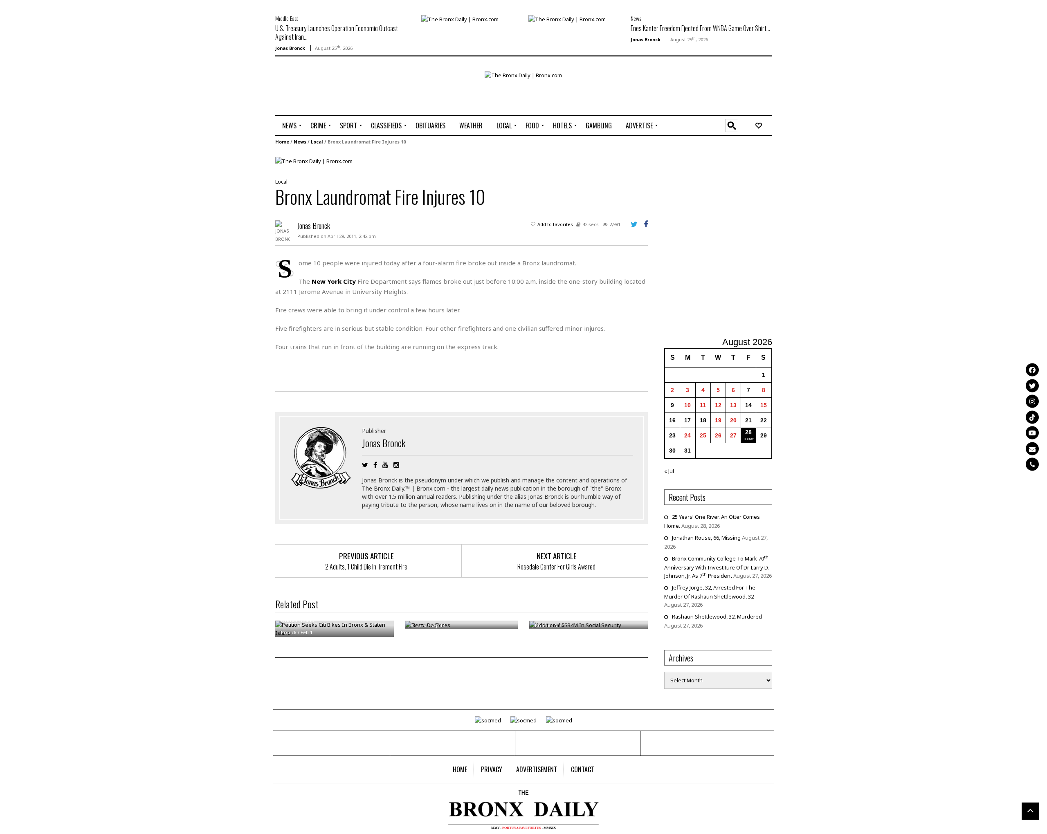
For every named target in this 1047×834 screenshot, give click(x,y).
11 (703, 405)
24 (687, 435)
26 (718, 435)
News (636, 18)
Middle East (286, 18)
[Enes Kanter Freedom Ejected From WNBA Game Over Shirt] (567, 18)
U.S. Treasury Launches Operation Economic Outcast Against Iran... (336, 32)
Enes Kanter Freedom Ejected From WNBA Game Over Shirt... (700, 28)
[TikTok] (1032, 417)
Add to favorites (555, 224)
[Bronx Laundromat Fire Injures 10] (314, 160)
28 (748, 432)
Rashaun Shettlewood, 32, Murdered (717, 616)
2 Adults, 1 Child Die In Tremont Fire (366, 567)
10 (687, 405)
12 (718, 405)
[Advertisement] (323, 97)
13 (733, 405)
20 (733, 420)
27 (733, 435)
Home (282, 142)
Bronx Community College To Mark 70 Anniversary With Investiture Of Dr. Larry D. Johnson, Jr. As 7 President (716, 567)
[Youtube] (1032, 432)
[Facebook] (1032, 370)
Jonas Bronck (290, 48)
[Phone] (1032, 464)
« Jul (669, 471)
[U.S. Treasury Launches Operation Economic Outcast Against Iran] (460, 18)
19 (718, 420)
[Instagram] (1032, 401)
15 (763, 405)
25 (703, 435)
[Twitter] (1032, 385)
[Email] (1032, 448)
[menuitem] (289, 125)
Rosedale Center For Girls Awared (556, 567)
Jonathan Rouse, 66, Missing (706, 537)
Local (317, 142)
